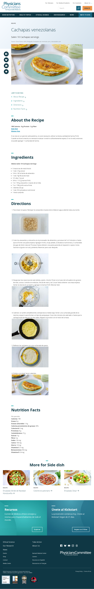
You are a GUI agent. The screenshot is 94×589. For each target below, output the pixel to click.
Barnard (39, 553)
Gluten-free (15, 131)
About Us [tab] (87, 3)
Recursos (38, 560)
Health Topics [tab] (25, 15)
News (5, 549)
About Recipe (19, 96)
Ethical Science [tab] (42, 15)
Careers (34, 556)
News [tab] (72, 15)
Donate (87, 8)
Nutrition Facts (19, 109)
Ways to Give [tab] (85, 15)
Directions (17, 105)
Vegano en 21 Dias (80, 529)
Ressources (39, 563)
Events (5, 553)
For (63, 3)
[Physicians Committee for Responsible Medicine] (11, 6)
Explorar (37, 529)
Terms (87, 571)
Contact (5, 560)
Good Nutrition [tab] (8, 15)
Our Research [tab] (59, 15)
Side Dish (14, 129)
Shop (4, 556)
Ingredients (18, 101)
